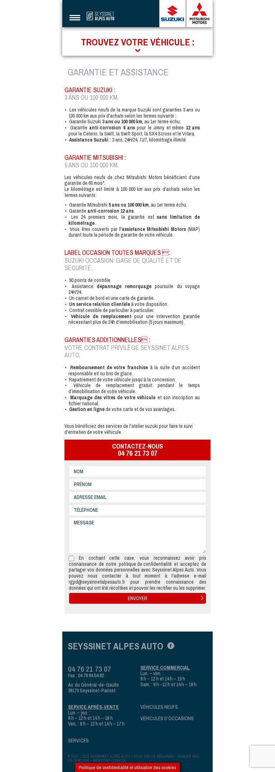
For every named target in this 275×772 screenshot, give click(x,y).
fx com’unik (78, 760)
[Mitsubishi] (199, 13)
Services (78, 741)
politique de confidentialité (145, 564)
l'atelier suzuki (143, 426)
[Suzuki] (172, 13)
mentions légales (109, 760)
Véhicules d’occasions (167, 719)
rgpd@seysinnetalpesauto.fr (97, 582)
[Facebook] (168, 645)
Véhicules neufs (159, 707)
